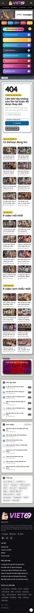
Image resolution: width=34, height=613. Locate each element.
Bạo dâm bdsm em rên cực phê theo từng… (15, 579)
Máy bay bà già (23, 487)
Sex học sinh (13, 487)
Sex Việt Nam (21, 481)
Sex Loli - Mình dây (9, 481)
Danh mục (13, 534)
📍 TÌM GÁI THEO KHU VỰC (9, 50)
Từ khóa (21, 534)
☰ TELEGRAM (10, 22)
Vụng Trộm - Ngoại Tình (16, 491)
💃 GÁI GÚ (23, 22)
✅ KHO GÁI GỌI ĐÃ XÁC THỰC (10, 45)
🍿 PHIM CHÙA (17, 22)
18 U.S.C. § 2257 (6, 550)
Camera (6, 484)
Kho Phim (23, 7)
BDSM (5, 487)
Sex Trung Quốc (7, 497)
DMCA (3, 553)
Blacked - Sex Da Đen (9, 494)
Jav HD (19, 494)
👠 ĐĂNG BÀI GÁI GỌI (8, 66)
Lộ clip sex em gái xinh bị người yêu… (13, 564)
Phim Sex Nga (16, 500)
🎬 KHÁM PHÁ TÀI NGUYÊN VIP (10, 60)
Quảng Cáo (4, 547)
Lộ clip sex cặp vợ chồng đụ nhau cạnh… (14, 570)
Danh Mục (15, 7)
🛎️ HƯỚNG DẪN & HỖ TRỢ (9, 71)
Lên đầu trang (5, 607)
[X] (7, 538)
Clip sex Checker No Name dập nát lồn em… (15, 573)
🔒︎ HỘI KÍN (4, 22)
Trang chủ (6, 7)
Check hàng (14, 484)
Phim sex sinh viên (25, 484)
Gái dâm (26, 497)
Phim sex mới (6, 500)
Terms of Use (5, 556)
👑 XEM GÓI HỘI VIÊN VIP (9, 39)
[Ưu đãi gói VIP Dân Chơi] (17, 367)
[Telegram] (3, 538)
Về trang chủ (13, 128)
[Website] (11, 538)
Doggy (5, 491)
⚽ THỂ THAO (29, 22)
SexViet (4, 522)
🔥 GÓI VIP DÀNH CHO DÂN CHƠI (11, 55)
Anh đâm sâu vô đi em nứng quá (11, 567)
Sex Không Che (18, 497)
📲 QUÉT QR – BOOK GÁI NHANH (11, 34)
